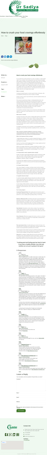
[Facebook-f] (6, 434)
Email (18, 397)
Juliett (22, 273)
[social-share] (2, 56)
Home (1, 16)
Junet (22, 335)
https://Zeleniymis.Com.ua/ (33, 350)
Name (18, 392)
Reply (20, 270)
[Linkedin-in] (13, 434)
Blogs (26, 16)
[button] (3, 16)
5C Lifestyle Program (17, 16)
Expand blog (25, 330)
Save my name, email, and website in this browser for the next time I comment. (30, 407)
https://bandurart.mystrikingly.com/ (28, 355)
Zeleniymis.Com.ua (25, 344)
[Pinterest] (10, 434)
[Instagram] (17, 434)
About (3, 16)
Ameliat (22, 314)
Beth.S (22, 326)
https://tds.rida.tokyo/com (33, 263)
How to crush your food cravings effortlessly (29, 75)
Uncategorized (4, 91)
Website (18, 401)
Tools (24, 16)
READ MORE (41, 338)
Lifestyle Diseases (9, 16)
